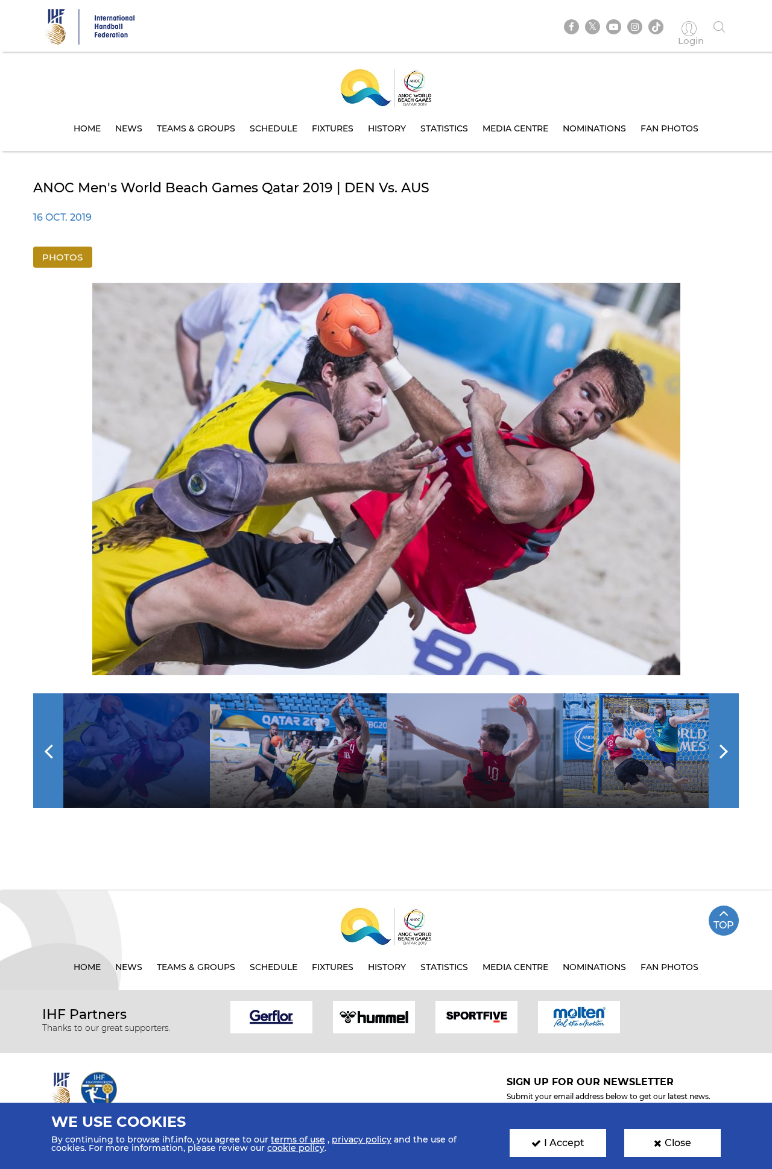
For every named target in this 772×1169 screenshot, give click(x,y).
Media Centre (515, 128)
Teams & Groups (196, 128)
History (387, 128)
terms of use (298, 1139)
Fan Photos (669, 128)
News (128, 128)
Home (87, 128)
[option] (386, 479)
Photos (62, 257)
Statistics (444, 128)
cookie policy (295, 1147)
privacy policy (361, 1139)
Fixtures (332, 128)
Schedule (273, 128)
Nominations (594, 128)
